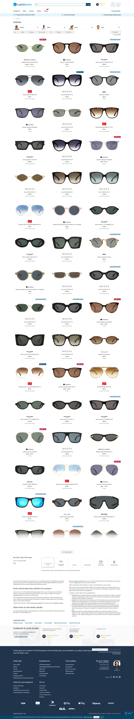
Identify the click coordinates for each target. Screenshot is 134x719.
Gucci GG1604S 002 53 (30, 192)
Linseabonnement (69, 664)
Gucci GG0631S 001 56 (67, 159)
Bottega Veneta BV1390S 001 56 (104, 451)
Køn (15, 32)
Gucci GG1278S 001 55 (67, 289)
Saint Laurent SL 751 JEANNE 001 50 (104, 224)
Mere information (88, 717)
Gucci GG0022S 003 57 (67, 192)
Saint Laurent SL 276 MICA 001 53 (104, 62)
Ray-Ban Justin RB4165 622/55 (30, 516)
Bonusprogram (69, 667)
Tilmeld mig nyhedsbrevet (114, 649)
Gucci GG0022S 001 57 (104, 192)
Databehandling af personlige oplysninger (23, 678)
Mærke (22, 32)
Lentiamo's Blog (43, 690)
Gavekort (15, 673)
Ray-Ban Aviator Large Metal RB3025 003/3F (30, 224)
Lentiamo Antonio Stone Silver (104, 484)
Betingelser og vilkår (18, 675)
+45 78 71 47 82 (105, 667)
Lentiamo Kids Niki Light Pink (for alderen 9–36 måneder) (67, 224)
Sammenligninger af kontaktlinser (21, 692)
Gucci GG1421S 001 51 (67, 322)
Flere (14, 563)
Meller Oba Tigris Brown (104, 354)
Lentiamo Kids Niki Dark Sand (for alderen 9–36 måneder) (29, 289)
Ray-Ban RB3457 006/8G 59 (30, 94)
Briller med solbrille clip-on (60, 623)
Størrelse (59, 32)
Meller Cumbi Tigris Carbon (67, 516)
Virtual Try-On (77, 581)
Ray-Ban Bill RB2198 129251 (104, 387)
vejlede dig (77, 582)
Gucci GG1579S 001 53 (104, 289)
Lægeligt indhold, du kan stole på (21, 690)
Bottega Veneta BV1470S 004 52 (30, 62)
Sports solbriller (29, 623)
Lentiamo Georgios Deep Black (29, 127)
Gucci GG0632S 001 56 (67, 94)
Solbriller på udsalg (18, 623)
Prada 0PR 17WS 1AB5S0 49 (30, 484)
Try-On (129, 713)
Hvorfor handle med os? (45, 694)
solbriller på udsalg (58, 603)
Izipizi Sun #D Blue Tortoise (104, 257)
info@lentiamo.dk (105, 668)
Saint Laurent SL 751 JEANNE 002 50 (30, 419)
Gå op (24, 713)
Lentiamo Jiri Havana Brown (67, 62)
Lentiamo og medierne (44, 692)
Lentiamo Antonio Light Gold (30, 451)
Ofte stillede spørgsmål (44, 664)
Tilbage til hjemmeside (17, 713)
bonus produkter (38, 603)
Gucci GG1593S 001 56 (30, 322)
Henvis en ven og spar (70, 669)
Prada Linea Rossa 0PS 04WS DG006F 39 (104, 516)
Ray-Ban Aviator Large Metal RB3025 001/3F (67, 484)
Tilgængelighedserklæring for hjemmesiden (49, 667)
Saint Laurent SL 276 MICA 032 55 (104, 419)
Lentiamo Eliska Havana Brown (104, 322)
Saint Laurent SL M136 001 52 (29, 257)
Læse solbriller (38, 623)
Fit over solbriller (48, 623)
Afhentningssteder (17, 671)
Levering (15, 669)
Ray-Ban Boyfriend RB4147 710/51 (104, 127)
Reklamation (42, 669)
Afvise (101, 717)
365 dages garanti (43, 673)
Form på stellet (42, 32)
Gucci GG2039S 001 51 (67, 257)
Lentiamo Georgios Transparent (104, 159)
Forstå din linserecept (18, 686)
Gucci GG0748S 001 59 (67, 451)
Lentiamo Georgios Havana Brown (67, 387)
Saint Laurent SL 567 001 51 (67, 419)
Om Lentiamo (42, 686)
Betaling (15, 667)
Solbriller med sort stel (74, 623)
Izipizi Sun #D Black (104, 94)
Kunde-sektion (42, 675)
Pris (51, 32)
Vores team (42, 688)
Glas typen (31, 32)
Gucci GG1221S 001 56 (67, 127)
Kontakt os (41, 697)
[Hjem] (13, 18)
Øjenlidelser (16, 688)
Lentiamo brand (17, 595)
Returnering (42, 671)
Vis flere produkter (67, 552)
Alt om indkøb (16, 664)
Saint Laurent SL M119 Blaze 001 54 (30, 354)
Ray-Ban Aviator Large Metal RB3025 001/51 (30, 387)
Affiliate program (69, 671)
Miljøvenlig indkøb (69, 673)
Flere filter (69, 32)
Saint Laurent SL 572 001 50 (30, 159)
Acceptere (96, 717)
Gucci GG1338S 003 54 (67, 354)
